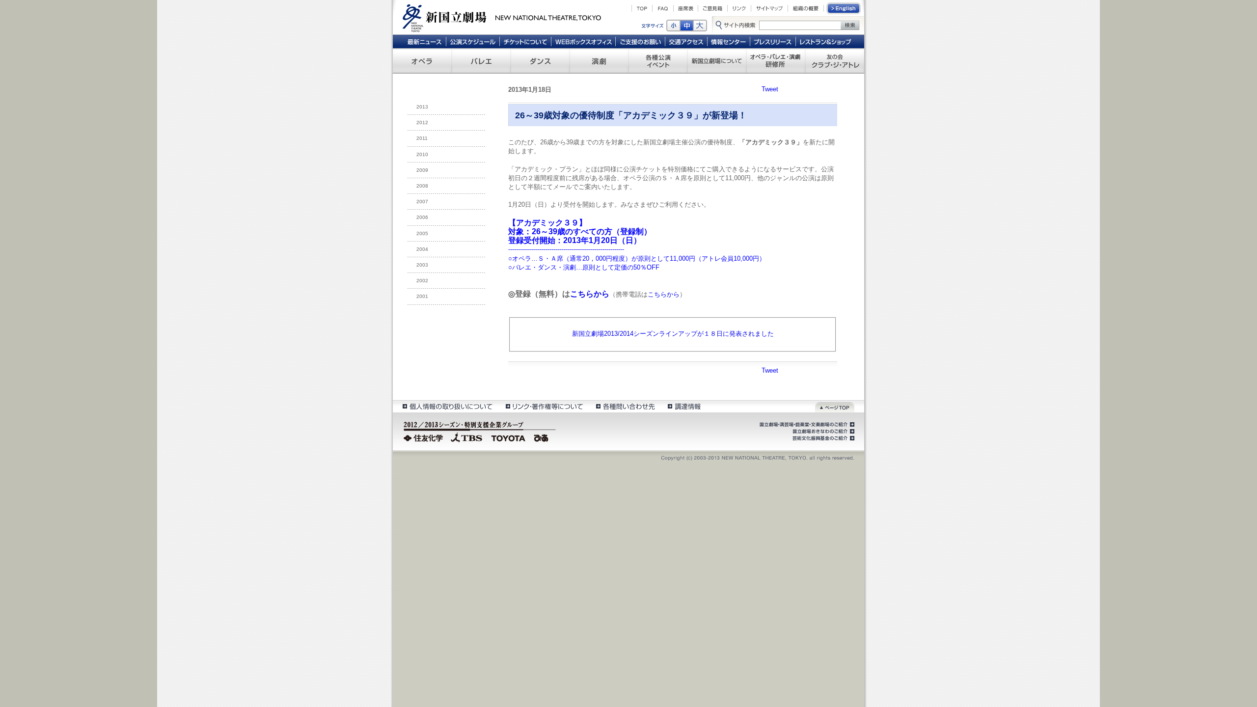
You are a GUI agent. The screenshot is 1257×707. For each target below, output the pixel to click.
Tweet (770, 89)
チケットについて (525, 41)
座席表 (686, 8)
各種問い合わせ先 (625, 406)
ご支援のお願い (640, 41)
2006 (422, 217)
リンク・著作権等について (543, 406)
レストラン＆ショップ (826, 41)
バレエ (481, 61)
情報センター (729, 41)
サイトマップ (769, 8)
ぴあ (542, 437)
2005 (422, 233)
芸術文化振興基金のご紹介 (822, 438)
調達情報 (684, 406)
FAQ (663, 8)
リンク (739, 8)
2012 (422, 122)
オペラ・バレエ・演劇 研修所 (775, 61)
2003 (422, 265)
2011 (422, 138)
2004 (422, 249)
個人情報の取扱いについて (447, 406)
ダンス (540, 61)
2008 (422, 186)
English (844, 8)
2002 (422, 280)
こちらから (589, 294)
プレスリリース (773, 41)
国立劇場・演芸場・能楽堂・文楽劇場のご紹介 (806, 424)
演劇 (599, 61)
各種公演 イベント (657, 61)
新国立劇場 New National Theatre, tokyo (502, 17)
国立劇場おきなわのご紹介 (822, 431)
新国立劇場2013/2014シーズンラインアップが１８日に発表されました (673, 333)
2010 (422, 154)
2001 (422, 296)
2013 (422, 106)
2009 (422, 170)
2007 (422, 201)
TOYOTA (508, 437)
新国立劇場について (716, 61)
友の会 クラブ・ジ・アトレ (834, 61)
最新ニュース (424, 41)
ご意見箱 (712, 8)
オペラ (422, 61)
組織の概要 (805, 8)
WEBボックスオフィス (583, 41)
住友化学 (424, 437)
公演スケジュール (472, 41)
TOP (642, 8)
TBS (466, 437)
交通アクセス (686, 41)
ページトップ (834, 406)
